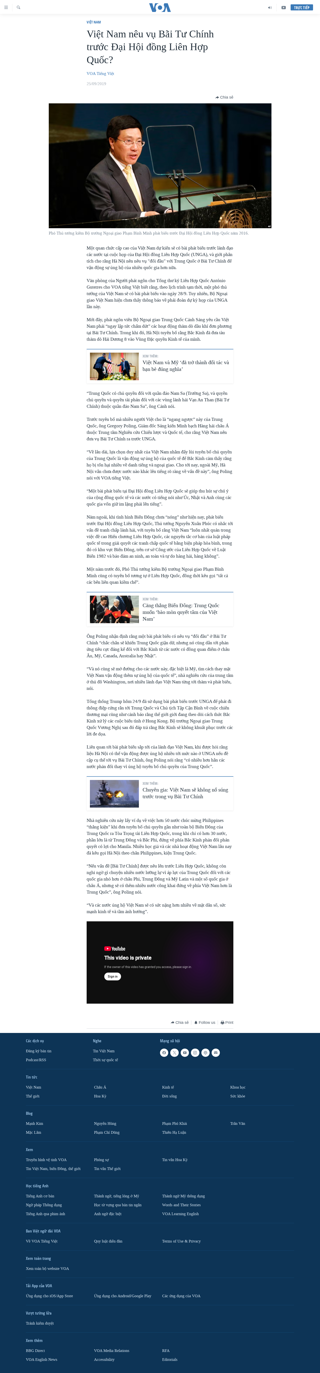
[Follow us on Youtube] (185, 1053)
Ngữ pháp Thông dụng (44, 1205)
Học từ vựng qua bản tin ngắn (117, 1205)
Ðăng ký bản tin (38, 1051)
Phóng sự (101, 1159)
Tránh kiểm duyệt (40, 1323)
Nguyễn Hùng (105, 1123)
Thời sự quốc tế (105, 1059)
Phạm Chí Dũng (107, 1132)
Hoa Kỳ (100, 1096)
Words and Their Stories (181, 1205)
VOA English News (41, 1359)
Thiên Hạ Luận (174, 1132)
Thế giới (32, 1096)
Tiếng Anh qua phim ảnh (45, 1213)
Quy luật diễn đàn (108, 1241)
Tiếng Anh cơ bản (40, 1196)
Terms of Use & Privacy (181, 1241)
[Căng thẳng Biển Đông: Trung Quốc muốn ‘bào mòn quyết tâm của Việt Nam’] (114, 609)
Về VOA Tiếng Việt (41, 1241)
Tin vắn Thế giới (107, 1168)
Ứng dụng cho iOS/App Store (49, 1296)
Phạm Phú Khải (174, 1123)
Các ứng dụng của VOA (181, 1296)
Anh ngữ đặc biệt (107, 1213)
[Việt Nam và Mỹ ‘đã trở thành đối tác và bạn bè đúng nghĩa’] (114, 366)
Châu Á (100, 1087)
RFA (166, 1350)
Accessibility (104, 1359)
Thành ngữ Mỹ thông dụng (183, 1196)
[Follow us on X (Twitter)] (174, 1053)
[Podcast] (205, 1053)
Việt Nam (94, 22)
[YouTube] (284, 8)
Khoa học (238, 1087)
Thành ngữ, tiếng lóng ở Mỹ (116, 1196)
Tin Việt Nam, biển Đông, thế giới (53, 1168)
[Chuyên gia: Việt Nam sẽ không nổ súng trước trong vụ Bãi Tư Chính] (114, 794)
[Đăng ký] (216, 1053)
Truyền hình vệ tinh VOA (46, 1159)
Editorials (169, 1359)
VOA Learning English (180, 1213)
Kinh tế (168, 1087)
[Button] (224, 97)
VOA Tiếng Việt (100, 73)
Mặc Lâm (33, 1132)
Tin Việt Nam (104, 1051)
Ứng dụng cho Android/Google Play (122, 1296)
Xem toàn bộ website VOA (47, 1268)
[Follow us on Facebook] (164, 1053)
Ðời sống (169, 1096)
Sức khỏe (237, 1096)
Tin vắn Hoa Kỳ (175, 1159)
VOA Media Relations (111, 1350)
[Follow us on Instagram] (195, 1053)
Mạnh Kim (34, 1123)
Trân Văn (237, 1123)
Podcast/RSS (36, 1059)
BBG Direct (35, 1350)
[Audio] (270, 8)
